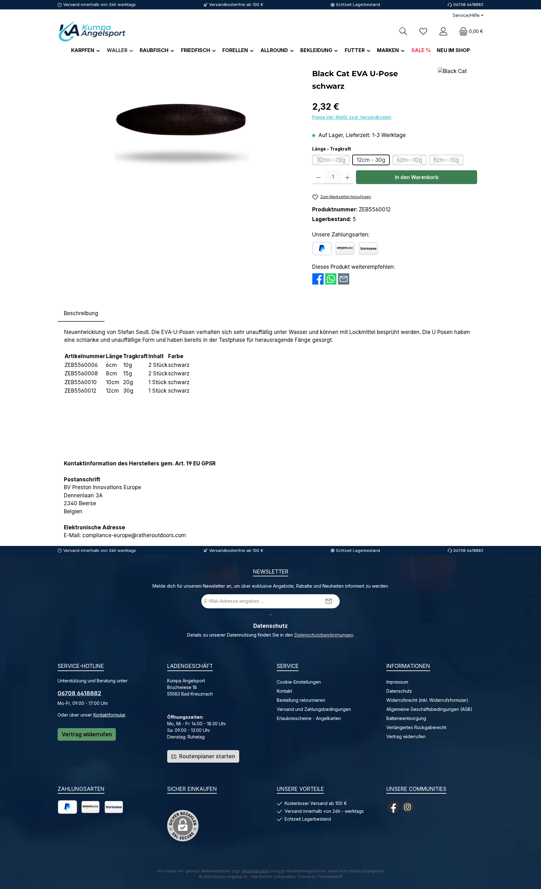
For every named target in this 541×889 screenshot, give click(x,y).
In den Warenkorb (417, 177)
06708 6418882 (79, 693)
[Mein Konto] (443, 31)
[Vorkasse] (368, 248)
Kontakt (284, 691)
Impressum (397, 682)
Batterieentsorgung (406, 718)
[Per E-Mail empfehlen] (344, 278)
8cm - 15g (448, 161)
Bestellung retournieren (301, 700)
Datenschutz (399, 691)
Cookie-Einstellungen (299, 682)
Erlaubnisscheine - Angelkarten (309, 718)
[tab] (81, 313)
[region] (182, 134)
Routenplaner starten (206, 756)
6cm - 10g (411, 161)
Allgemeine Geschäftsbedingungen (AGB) (429, 709)
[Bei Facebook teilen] (318, 278)
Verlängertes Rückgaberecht (416, 727)
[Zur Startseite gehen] (92, 31)
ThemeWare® (330, 876)
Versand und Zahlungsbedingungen (314, 709)
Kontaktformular (109, 714)
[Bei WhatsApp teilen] (331, 278)
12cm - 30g (371, 160)
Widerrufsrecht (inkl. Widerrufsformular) (427, 700)
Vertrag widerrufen (87, 734)
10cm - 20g (333, 161)
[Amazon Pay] (345, 248)
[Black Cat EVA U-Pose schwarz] (181, 134)
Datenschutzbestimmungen (323, 635)
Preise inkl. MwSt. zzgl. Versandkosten (351, 117)
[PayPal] (322, 248)
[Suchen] (403, 31)
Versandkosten (255, 871)
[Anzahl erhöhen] (347, 177)
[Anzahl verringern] (318, 177)
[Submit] (329, 601)
